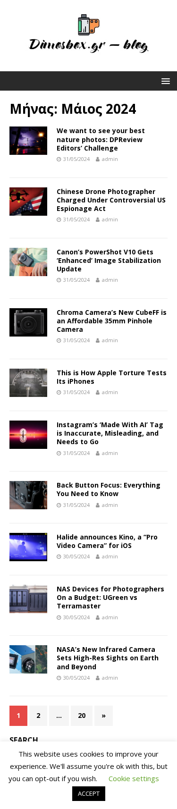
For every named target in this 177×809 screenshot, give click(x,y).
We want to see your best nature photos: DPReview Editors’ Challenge (101, 139)
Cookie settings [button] (134, 778)
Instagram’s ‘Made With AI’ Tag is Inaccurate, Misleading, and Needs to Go (110, 433)
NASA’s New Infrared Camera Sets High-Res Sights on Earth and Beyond (108, 658)
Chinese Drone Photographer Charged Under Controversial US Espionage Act (111, 200)
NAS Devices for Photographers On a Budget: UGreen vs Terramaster (110, 597)
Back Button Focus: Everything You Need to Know (108, 489)
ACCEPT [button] (89, 793)
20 (81, 715)
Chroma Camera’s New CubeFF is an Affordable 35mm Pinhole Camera (112, 321)
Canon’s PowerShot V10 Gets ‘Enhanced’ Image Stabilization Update (109, 260)
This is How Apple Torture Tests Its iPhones (112, 377)
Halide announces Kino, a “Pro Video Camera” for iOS (107, 541)
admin (110, 158)
